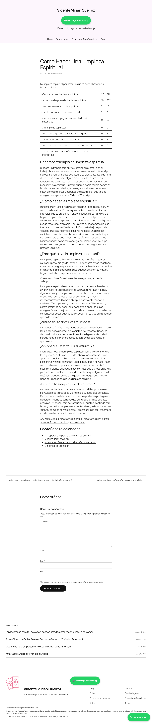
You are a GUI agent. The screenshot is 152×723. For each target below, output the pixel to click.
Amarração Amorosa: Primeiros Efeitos (27, 653)
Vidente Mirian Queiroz (76, 10)
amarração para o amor (96, 418)
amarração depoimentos (54, 422)
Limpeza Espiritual (50, 248)
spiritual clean (77, 422)
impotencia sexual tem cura (76, 273)
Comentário (44, 521)
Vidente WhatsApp (80, 195)
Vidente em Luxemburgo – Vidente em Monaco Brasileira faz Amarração (41, 480)
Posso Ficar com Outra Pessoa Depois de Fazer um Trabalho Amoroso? (44, 639)
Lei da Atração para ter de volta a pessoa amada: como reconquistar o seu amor (49, 632)
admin (50, 73)
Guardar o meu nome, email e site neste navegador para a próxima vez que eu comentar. (72, 582)
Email (42, 561)
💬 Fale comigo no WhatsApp (76, 20)
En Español (59, 73)
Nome (42, 550)
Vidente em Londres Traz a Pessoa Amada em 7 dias (120, 480)
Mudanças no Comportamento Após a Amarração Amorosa (38, 646)
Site (41, 571)
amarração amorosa (71, 418)
